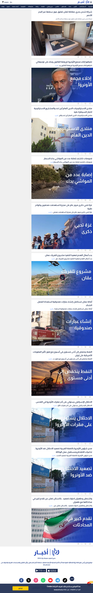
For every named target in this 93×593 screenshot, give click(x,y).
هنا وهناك (30, 6)
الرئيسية (90, 6)
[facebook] (21, 580)
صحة (70, 6)
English (6, 2)
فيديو (8, 6)
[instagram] (36, 580)
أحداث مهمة (15, 6)
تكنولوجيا (23, 6)
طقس (57, 6)
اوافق (20, 588)
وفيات (2, 6)
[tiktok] (65, 580)
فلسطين (63, 6)
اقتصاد (42, 6)
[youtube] (50, 580)
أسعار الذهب (82, 6)
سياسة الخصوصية (58, 589)
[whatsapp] (43, 580)
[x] (28, 580)
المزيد (56, 65)
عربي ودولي (50, 6)
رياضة (37, 6)
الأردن (75, 6)
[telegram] (57, 580)
